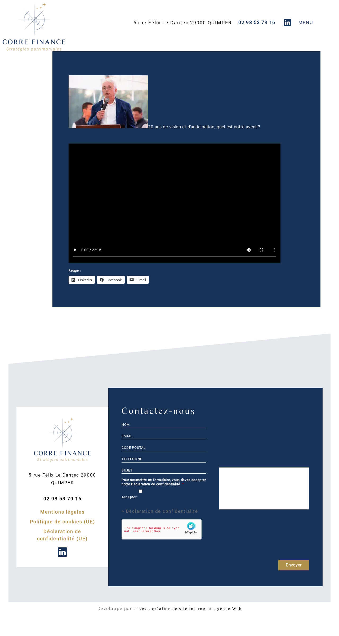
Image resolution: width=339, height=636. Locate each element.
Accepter (129, 497)
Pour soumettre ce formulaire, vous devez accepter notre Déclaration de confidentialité (164, 482)
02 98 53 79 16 (256, 22)
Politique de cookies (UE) (62, 521)
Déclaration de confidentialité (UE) (62, 535)
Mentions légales (62, 512)
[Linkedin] (287, 22)
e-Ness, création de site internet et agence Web (187, 608)
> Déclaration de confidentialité (160, 511)
